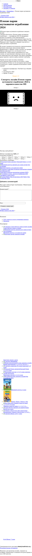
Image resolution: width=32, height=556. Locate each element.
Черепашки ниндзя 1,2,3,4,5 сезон (13, 375)
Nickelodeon (10, 11)
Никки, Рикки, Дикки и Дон (19, 401)
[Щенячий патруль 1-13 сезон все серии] (16, 166)
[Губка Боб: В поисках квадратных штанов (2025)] (16, 171)
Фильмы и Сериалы (9, 8)
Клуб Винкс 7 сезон (9, 539)
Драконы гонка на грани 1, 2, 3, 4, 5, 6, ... (15, 406)
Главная (5, 4)
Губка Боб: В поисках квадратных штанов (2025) (14, 172)
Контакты (6, 221)
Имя (1, 203)
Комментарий (4, 189)
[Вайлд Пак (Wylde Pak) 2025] (11, 177)
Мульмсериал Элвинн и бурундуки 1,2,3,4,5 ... (16, 412)
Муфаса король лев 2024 (7, 17)
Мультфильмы (7, 7)
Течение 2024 (5, 15)
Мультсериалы (7, 5)
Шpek (15, 361)
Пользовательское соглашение (9, 548)
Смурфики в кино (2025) (7, 175)
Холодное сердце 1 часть (10, 360)
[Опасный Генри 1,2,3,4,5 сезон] (8, 161)
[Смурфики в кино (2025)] (14, 174)
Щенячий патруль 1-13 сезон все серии (11, 167)
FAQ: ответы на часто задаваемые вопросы (16, 219)
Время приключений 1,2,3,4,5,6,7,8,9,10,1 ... (16, 364)
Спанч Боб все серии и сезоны (12, 228)
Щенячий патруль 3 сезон (18, 390)
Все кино (2, 11)
